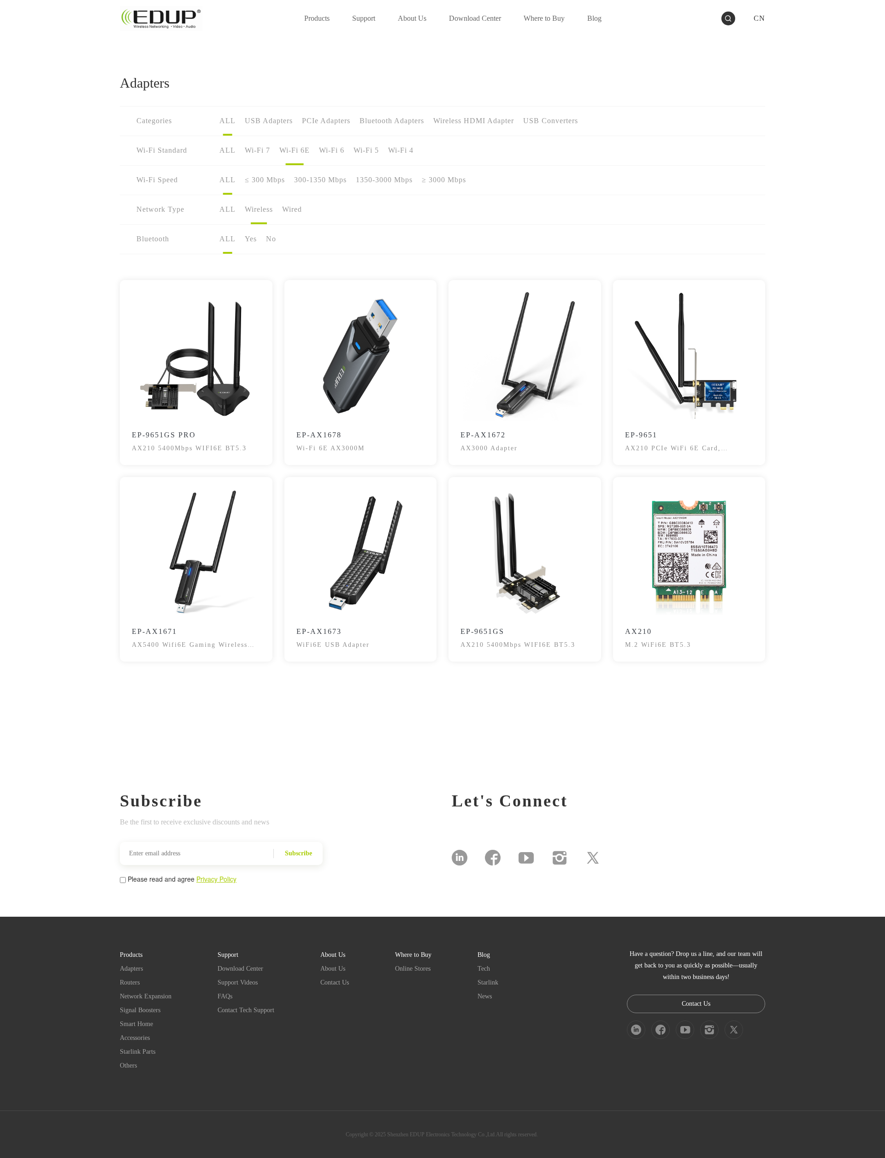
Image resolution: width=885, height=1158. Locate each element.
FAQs (225, 996)
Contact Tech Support (246, 1010)
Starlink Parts (137, 1051)
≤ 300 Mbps (265, 180)
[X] (593, 858)
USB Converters (550, 121)
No (271, 239)
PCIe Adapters (326, 121)
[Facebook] (493, 858)
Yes (251, 239)
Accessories (135, 1037)
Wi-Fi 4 (400, 150)
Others (128, 1065)
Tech (484, 968)
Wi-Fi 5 (366, 150)
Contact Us (334, 982)
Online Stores (413, 968)
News (485, 996)
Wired (292, 209)
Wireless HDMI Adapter (473, 121)
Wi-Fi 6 (331, 150)
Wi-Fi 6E (294, 150)
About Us (332, 968)
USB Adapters (269, 121)
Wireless (259, 209)
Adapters (131, 968)
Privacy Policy (216, 878)
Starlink (488, 982)
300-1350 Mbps (320, 180)
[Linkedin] (459, 858)
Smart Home (136, 1024)
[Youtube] (526, 858)
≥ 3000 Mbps (444, 180)
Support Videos (238, 982)
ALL (227, 121)
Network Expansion (145, 996)
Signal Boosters (140, 1010)
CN (759, 18)
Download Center (240, 968)
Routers (130, 982)
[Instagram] (559, 858)
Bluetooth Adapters (392, 121)
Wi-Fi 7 (257, 150)
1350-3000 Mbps (384, 180)
